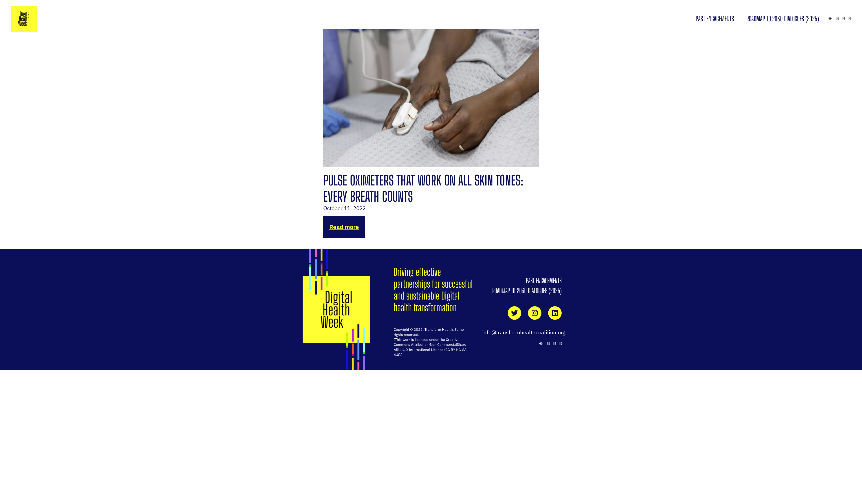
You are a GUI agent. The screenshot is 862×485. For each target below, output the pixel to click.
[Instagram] (534, 313)
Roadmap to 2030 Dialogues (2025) (782, 19)
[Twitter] (514, 313)
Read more (344, 227)
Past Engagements (715, 19)
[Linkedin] (555, 313)
